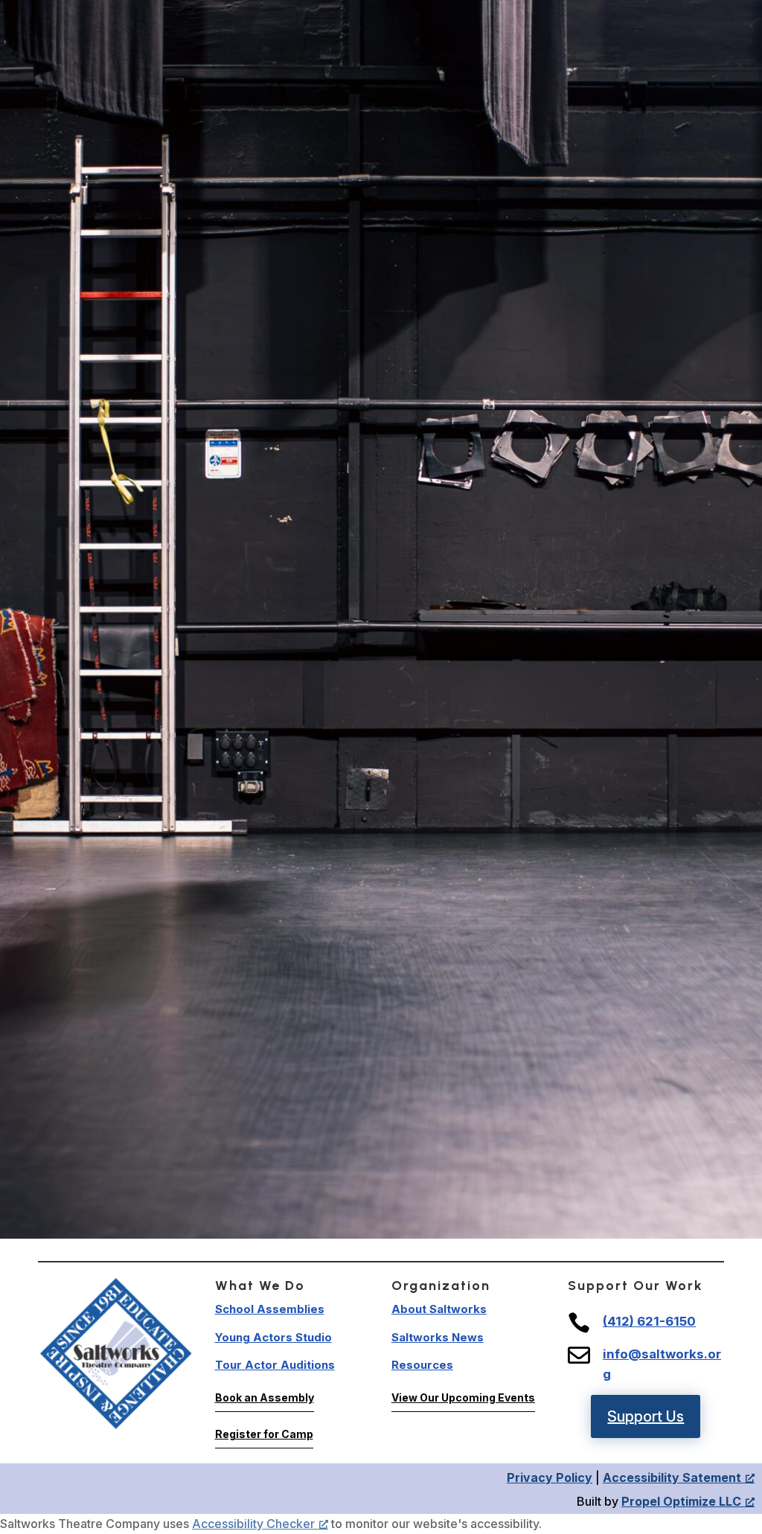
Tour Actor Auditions (275, 1365)
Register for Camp (264, 1434)
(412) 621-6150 (649, 1321)
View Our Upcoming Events (463, 1397)
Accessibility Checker (253, 1523)
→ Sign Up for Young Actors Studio (380, 1070)
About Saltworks (439, 1309)
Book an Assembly (264, 1397)
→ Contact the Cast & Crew (381, 1105)
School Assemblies (269, 1309)
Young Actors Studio (273, 1337)
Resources (422, 1365)
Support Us (645, 1416)
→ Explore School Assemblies (380, 1035)
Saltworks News (437, 1337)
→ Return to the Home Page (381, 1000)
